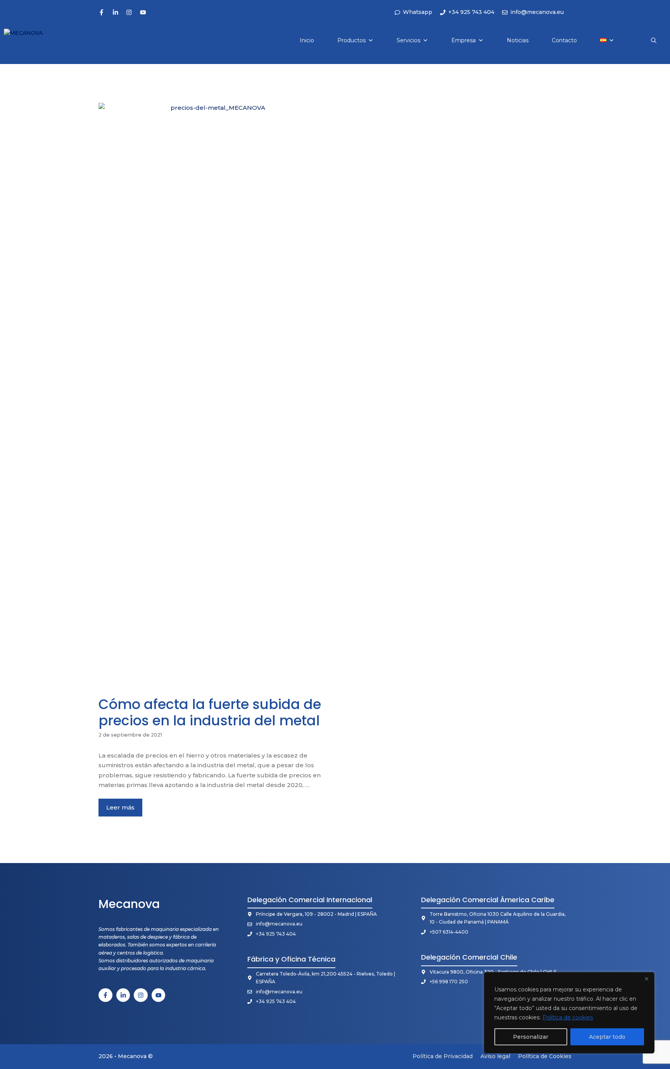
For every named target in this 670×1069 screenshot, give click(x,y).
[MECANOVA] (32, 40)
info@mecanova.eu (279, 924)
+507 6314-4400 (449, 932)
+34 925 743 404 (276, 934)
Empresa (463, 40)
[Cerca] (646, 978)
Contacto (564, 40)
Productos (351, 40)
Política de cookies (567, 1017)
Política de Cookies (545, 1056)
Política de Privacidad (443, 1056)
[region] (569, 1012)
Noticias (517, 40)
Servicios (408, 40)
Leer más (120, 807)
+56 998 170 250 (449, 981)
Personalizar (530, 1036)
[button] (653, 40)
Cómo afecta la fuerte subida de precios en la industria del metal (209, 712)
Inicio (307, 40)
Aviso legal (495, 1056)
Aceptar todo (607, 1036)
